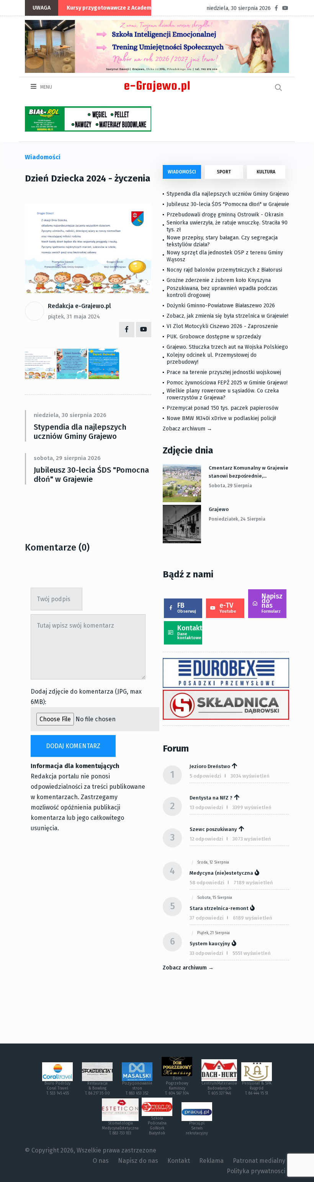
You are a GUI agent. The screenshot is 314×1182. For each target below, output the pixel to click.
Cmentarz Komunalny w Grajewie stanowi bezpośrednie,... (248, 472)
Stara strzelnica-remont (219, 908)
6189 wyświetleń (252, 918)
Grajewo (219, 509)
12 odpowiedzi (206, 839)
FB (186, 607)
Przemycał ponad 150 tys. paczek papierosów (222, 408)
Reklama (211, 1160)
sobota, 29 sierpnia (230, 485)
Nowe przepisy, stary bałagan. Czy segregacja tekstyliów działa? (222, 241)
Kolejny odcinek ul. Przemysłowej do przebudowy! (212, 358)
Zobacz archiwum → (187, 428)
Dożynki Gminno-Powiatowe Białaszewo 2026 (221, 305)
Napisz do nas (272, 603)
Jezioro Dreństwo (210, 766)
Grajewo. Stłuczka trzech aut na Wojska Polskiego (227, 347)
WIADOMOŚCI (182, 172)
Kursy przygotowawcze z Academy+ (112, 8)
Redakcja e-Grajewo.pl (79, 306)
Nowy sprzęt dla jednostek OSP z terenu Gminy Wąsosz (225, 256)
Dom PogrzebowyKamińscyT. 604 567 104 (177, 1086)
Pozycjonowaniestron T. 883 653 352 (137, 1088)
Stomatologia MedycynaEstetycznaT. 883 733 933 (120, 1128)
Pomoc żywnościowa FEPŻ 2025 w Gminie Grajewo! (227, 382)
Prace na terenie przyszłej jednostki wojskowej (224, 372)
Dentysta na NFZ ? (211, 798)
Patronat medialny (259, 1160)
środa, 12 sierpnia (213, 862)
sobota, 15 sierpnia (214, 897)
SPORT (224, 172)
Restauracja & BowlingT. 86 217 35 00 (97, 1088)
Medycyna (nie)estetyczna (221, 873)
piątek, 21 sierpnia (213, 933)
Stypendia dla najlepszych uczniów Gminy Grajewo (80, 431)
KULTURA (266, 172)
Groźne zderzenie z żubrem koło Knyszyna (219, 280)
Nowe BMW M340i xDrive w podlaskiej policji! (221, 418)
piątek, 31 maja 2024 (74, 316)
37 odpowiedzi (207, 918)
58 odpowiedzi (207, 882)
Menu (45, 87)
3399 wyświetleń (251, 807)
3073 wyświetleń (251, 839)
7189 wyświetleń (253, 882)
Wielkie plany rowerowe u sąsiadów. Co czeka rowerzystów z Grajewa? (223, 394)
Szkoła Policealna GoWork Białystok (157, 1126)
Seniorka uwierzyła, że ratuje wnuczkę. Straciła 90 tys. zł (227, 226)
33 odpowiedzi (206, 953)
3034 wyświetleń (250, 776)
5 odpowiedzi (205, 776)
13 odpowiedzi (206, 807)
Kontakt (189, 632)
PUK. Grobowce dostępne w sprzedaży (214, 336)
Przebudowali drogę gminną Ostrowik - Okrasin (225, 214)
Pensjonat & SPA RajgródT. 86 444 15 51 (256, 1088)
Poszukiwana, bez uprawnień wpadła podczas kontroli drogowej (222, 291)
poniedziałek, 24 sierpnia (237, 519)
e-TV (227, 607)
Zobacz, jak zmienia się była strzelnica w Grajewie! (227, 316)
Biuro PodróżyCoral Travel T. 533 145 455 (57, 1088)
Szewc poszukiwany (213, 829)
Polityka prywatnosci (256, 1171)
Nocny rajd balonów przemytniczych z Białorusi (224, 270)
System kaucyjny (210, 943)
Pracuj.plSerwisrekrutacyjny (197, 1128)
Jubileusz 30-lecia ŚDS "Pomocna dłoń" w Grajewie (91, 474)
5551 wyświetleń (251, 953)
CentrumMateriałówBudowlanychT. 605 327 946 (219, 1088)
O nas (101, 1160)
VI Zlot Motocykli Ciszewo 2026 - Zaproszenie (222, 326)
